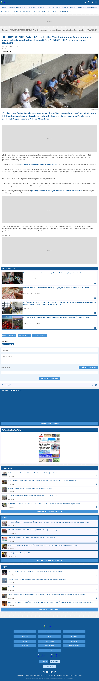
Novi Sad (40, 7)
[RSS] (56, 672)
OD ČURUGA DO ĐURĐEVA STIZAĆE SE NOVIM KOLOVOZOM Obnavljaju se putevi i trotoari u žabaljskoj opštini (49, 505)
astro (15, 12)
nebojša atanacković (9, 335)
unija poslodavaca (24, 335)
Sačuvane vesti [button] (88, 2)
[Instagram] (46, 672)
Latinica (44, 662)
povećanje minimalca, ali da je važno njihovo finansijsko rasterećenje (56, 190)
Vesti (3, 7)
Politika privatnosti (77, 675)
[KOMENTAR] (8, 385)
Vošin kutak (67, 12)
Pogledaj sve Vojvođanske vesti (49, 511)
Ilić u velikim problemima (49, 588)
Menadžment (20, 675)
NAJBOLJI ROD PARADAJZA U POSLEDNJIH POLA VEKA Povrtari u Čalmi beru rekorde (49, 322)
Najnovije (11, 7)
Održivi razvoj (62, 7)
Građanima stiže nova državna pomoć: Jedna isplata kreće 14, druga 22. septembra (49, 278)
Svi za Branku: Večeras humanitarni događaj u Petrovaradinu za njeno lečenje (49, 539)
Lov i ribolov (92, 7)
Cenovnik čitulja (38, 675)
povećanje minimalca (40, 335)
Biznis (18, 7)
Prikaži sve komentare (49, 378)
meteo (4, 12)
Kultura (73, 7)
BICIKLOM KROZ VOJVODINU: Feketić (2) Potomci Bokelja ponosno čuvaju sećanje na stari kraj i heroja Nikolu (49, 482)
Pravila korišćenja (67, 675)
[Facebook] (43, 672)
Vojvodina (49, 7)
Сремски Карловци (41, 12)
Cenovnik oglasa (28, 675)
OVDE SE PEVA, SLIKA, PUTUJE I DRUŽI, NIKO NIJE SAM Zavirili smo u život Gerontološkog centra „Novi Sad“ (49, 546)
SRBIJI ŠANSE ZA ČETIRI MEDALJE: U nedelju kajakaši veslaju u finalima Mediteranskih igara (49, 580)
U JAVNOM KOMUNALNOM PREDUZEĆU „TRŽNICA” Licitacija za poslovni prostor (49, 531)
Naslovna (5, 30)
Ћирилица (54, 662)
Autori (45, 675)
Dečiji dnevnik (74, 646)
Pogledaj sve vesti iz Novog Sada (49, 560)
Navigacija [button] (96, 2)
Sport (33, 7)
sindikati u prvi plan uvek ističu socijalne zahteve (38, 164)
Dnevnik (7, 49)
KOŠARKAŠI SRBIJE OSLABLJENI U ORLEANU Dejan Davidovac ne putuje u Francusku (49, 573)
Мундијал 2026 (26, 12)
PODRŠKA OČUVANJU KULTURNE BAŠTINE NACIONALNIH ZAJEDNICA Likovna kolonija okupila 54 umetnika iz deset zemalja (49, 523)
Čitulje (49, 650)
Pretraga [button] (92, 2)
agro (10, 12)
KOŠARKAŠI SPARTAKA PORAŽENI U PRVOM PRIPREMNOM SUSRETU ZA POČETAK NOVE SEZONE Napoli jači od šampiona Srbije (49, 603)
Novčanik (10, 344)
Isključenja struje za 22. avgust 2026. (49, 554)
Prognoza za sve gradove (49, 423)
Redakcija (59, 675)
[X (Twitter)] (49, 672)
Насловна (49, 666)
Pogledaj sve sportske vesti (49, 610)
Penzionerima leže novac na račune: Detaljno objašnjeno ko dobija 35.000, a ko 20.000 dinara (49, 293)
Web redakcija (52, 675)
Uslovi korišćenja (5, 367)
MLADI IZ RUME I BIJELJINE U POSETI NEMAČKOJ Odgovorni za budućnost (49, 497)
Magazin (82, 7)
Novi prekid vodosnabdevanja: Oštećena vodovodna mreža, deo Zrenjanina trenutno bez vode (49, 474)
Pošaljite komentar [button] (88, 367)
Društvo (26, 7)
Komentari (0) (7, 51)
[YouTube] (52, 672)
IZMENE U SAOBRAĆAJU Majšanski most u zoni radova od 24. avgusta (49, 489)
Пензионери (55, 12)
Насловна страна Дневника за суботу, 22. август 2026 (49, 447)
